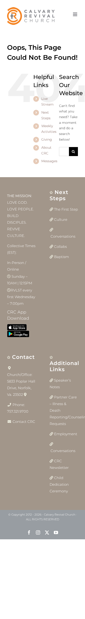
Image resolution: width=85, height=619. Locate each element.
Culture (60, 219)
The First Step (66, 209)
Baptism (61, 256)
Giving (46, 139)
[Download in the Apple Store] (17, 328)
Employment (65, 434)
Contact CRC (24, 421)
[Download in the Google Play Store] (18, 335)
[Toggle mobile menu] (75, 14)
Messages (49, 161)
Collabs (60, 246)
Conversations (63, 236)
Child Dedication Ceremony (59, 484)
